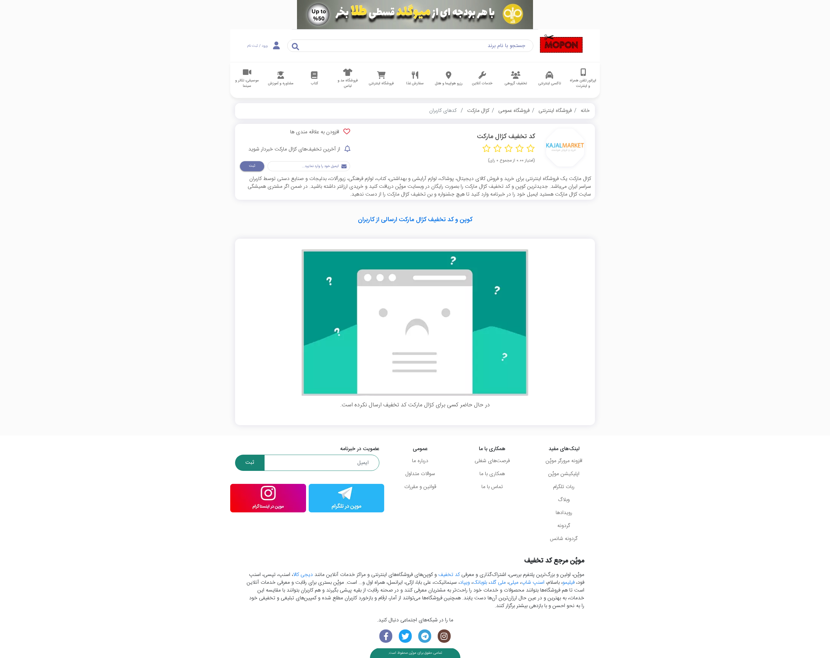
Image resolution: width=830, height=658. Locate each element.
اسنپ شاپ (532, 582)
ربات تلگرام (564, 487)
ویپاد (465, 582)
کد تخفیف (449, 574)
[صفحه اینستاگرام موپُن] (444, 636)
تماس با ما (492, 487)
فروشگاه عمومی (513, 110)
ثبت (252, 166)
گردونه (563, 525)
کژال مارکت (478, 110)
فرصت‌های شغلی (492, 461)
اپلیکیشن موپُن (563, 474)
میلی (513, 582)
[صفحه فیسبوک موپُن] (386, 636)
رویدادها (564, 512)
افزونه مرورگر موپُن (564, 461)
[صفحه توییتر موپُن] (405, 636)
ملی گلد (498, 582)
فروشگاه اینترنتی (555, 110)
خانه (585, 110)
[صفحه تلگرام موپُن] (424, 636)
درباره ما (420, 461)
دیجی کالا (303, 574)
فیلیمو (569, 582)
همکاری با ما (492, 474)
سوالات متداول (420, 474)
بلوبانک (480, 582)
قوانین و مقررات (420, 487)
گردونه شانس (564, 538)
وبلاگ (564, 500)
